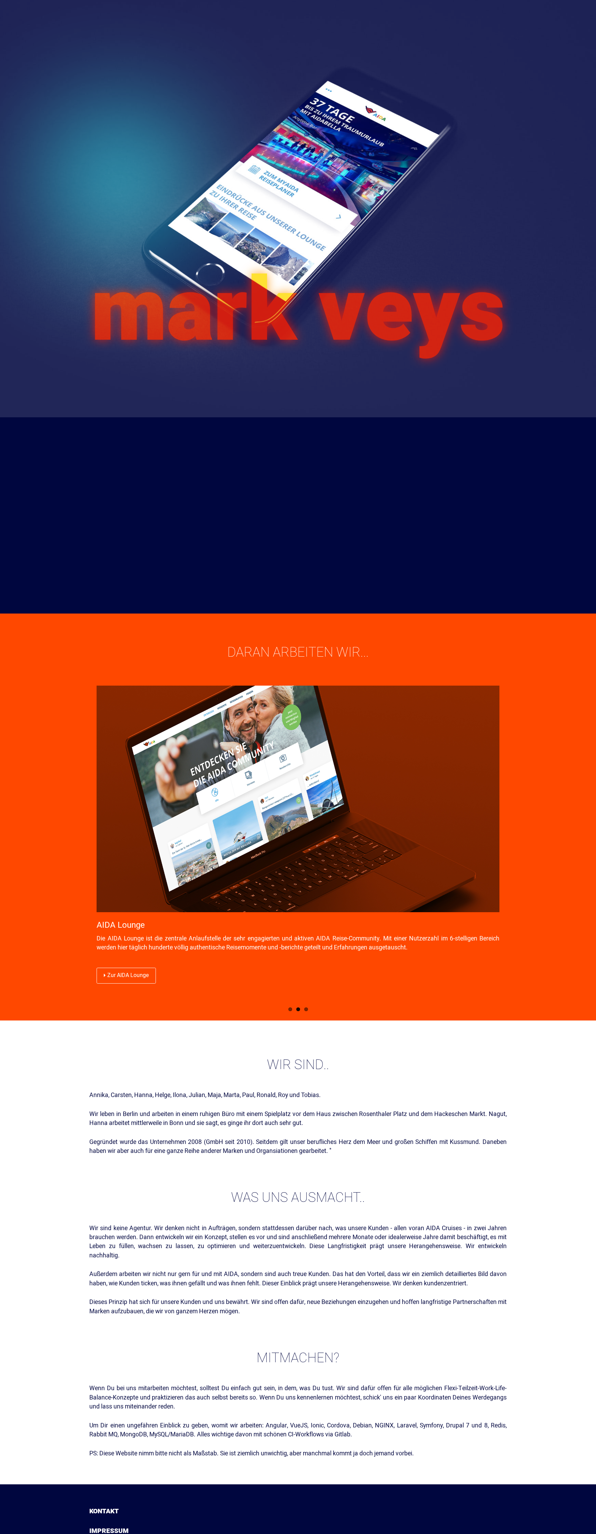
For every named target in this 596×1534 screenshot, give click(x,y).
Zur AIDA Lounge (128, 975)
